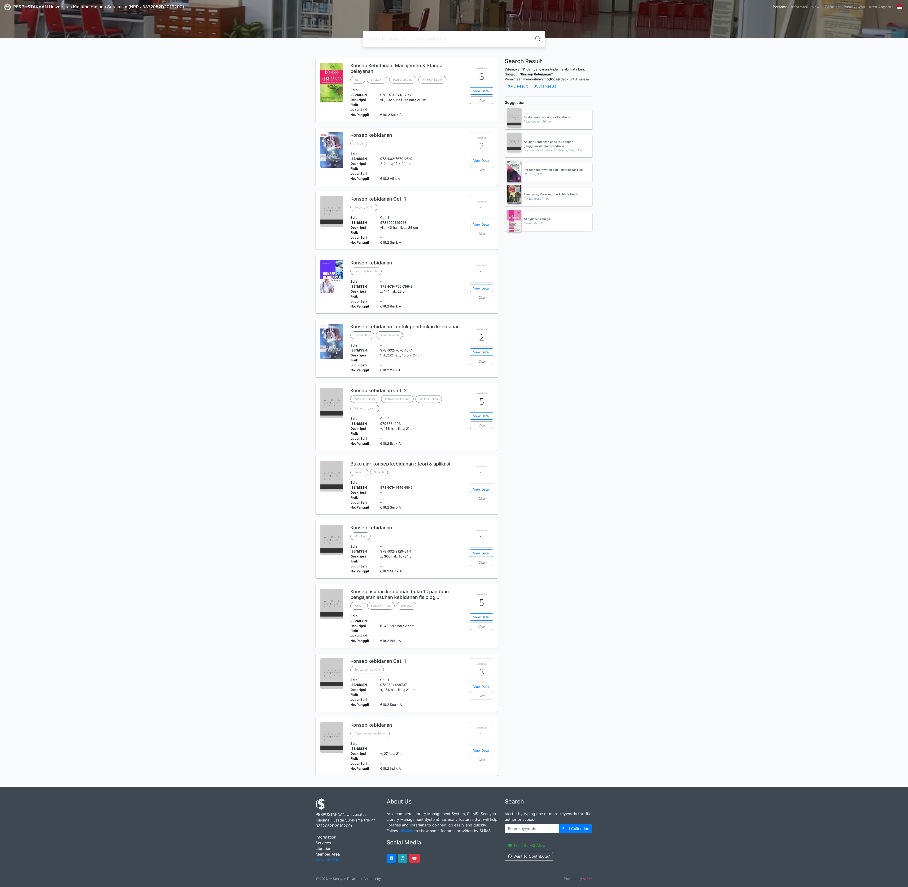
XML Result (518, 86)
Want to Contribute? (532, 856)
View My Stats (328, 859)
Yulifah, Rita (362, 335)
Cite (482, 100)
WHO (357, 605)
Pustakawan (854, 6)
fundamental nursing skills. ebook (547, 117)
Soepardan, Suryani (367, 669)
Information (326, 837)
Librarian (323, 848)
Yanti (357, 79)
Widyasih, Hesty (364, 399)
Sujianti (359, 472)
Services (323, 842)
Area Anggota (881, 6)
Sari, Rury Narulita (366, 271)
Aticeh (358, 143)
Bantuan (832, 6)
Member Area (328, 854)
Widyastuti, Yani (364, 408)
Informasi (799, 6)
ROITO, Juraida (402, 79)
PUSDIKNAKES (381, 605)
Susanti (379, 472)
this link (406, 830)
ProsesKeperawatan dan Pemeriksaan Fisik (554, 169)
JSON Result (545, 86)
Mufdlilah (360, 536)
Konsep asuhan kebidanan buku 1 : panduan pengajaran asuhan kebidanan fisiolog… (399, 594)
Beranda (780, 6)
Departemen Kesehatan (370, 733)
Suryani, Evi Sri (363, 207)
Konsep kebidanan (371, 135)
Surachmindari (389, 335)
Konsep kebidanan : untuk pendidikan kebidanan (405, 326)
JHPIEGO (406, 605)
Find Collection (575, 828)
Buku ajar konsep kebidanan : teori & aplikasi (400, 464)
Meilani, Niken (428, 399)
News (816, 6)
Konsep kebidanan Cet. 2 (378, 390)
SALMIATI (377, 79)
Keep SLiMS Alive (529, 845)
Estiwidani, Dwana (397, 399)
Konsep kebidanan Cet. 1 (378, 199)
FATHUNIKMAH (432, 79)
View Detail (481, 91)
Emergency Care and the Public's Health (551, 194)
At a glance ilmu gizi (537, 219)
